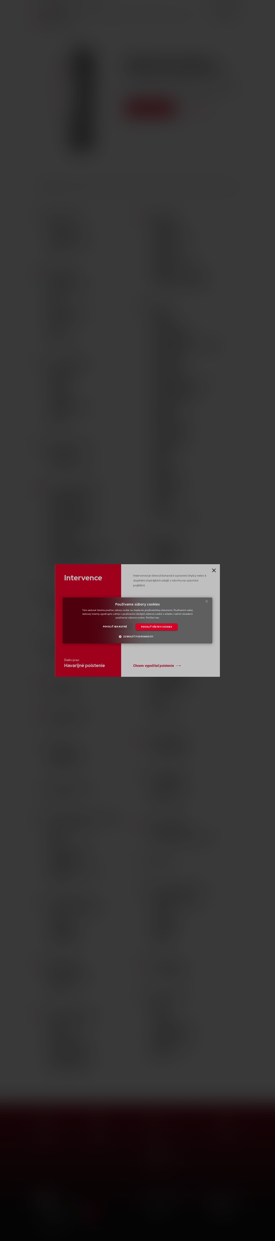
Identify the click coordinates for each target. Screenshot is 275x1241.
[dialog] (137, 620)
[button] (137, 636)
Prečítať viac (152, 617)
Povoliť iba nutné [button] (115, 626)
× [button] (206, 602)
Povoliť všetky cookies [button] (156, 626)
